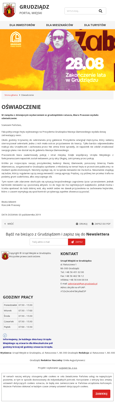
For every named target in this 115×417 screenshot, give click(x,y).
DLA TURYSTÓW (95, 25)
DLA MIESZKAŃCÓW (59, 25)
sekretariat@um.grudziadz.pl (82, 283)
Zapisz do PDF (103, 223)
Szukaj (100, 11)
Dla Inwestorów (22, 25)
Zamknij (101, 393)
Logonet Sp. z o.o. (68, 367)
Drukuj (83, 223)
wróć (10, 223)
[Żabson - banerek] (57, 56)
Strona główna (11, 95)
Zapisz (79, 241)
